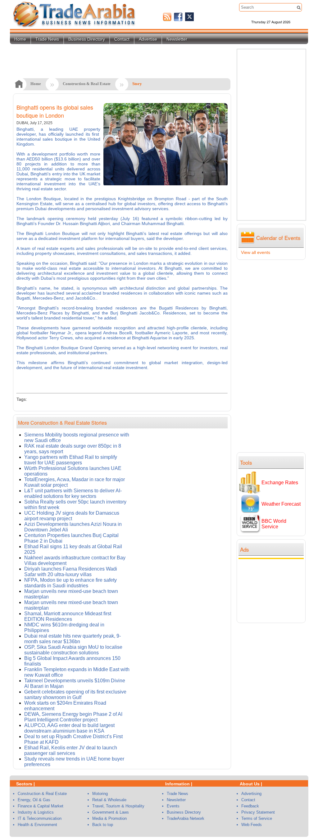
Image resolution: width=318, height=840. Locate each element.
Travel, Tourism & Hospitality (118, 806)
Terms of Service (256, 818)
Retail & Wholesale (109, 799)
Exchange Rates (279, 482)
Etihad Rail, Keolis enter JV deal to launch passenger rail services (70, 750)
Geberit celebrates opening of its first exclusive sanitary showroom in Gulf (75, 694)
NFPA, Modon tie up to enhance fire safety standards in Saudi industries (70, 582)
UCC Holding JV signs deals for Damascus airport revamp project (71, 515)
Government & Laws (110, 812)
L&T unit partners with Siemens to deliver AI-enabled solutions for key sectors (73, 493)
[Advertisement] (272, 590)
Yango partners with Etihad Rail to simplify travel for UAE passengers (70, 459)
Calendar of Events (278, 238)
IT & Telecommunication (39, 818)
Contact (121, 39)
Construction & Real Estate (87, 83)
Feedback (250, 806)
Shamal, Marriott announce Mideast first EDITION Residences (67, 616)
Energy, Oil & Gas (34, 799)
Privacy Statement (258, 812)
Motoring (100, 793)
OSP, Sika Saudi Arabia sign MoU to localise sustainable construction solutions (73, 649)
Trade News (47, 39)
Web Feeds (251, 824)
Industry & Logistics (36, 812)
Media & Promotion (109, 818)
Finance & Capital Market (40, 806)
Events (173, 806)
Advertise (148, 39)
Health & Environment (37, 824)
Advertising (251, 793)
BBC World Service (273, 523)
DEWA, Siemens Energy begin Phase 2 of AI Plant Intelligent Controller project (73, 716)
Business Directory (86, 39)
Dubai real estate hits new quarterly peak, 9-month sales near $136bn (72, 638)
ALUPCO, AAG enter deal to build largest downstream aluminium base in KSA (69, 728)
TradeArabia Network (185, 818)
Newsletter (176, 39)
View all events (255, 252)
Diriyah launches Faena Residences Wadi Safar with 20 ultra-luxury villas (70, 571)
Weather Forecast (281, 504)
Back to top (102, 824)
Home (20, 39)
